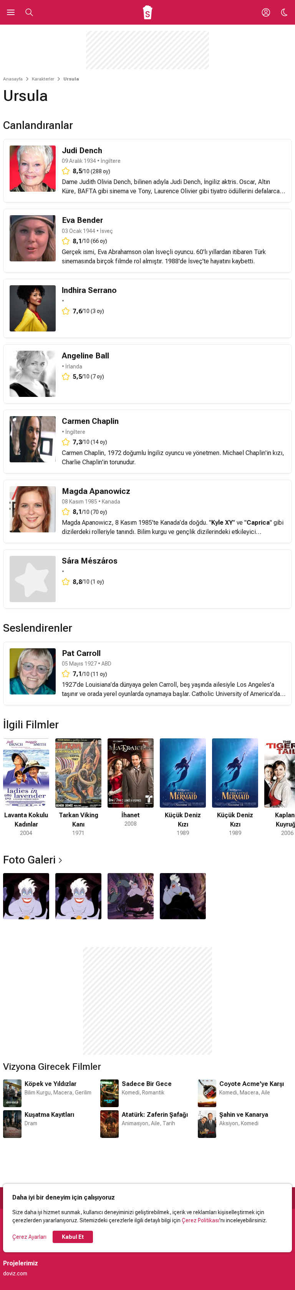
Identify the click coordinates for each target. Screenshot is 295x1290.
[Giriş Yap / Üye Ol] (265, 12)
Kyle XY (222, 522)
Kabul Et (73, 1237)
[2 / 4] (78, 896)
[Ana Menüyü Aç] (10, 12)
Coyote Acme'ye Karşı (251, 1084)
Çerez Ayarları (29, 1237)
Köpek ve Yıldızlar (50, 1084)
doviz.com (15, 1273)
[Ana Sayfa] (147, 12)
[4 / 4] (183, 896)
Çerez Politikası (200, 1220)
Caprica (258, 522)
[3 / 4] (131, 896)
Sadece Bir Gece (147, 1084)
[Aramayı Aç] (29, 12)
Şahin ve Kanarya (243, 1114)
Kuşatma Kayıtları (49, 1114)
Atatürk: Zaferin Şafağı (155, 1114)
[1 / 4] (26, 896)
